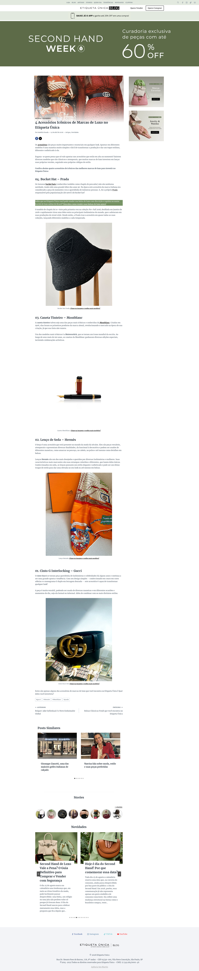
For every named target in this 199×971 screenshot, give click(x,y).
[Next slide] (119, 873)
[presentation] (57, 746)
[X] (40, 138)
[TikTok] (190, 2)
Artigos (81, 2)
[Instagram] (186, 2)
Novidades (119, 2)
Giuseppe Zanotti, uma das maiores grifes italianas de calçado (55, 766)
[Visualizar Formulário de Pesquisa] (178, 2)
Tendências (108, 2)
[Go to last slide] (41, 754)
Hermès (46, 699)
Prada (115, 190)
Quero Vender (136, 8)
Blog (74, 2)
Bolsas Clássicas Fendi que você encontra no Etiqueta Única (103, 711)
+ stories (118, 807)
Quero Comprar (155, 8)
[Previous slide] (38, 873)
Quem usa (98, 2)
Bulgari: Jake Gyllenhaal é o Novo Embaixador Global (55, 711)
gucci (38, 699)
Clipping (129, 2)
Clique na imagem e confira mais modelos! (85, 308)
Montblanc (104, 323)
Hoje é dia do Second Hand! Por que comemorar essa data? (101, 868)
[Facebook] (182, 2)
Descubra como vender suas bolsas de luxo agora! (84, 204)
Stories (89, 2)
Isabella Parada (43, 132)
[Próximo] (117, 754)
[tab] (74, 778)
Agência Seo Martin (99, 967)
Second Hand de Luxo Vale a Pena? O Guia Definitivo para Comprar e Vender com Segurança (55, 872)
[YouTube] (195, 2)
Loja (68, 2)
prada (66, 699)
